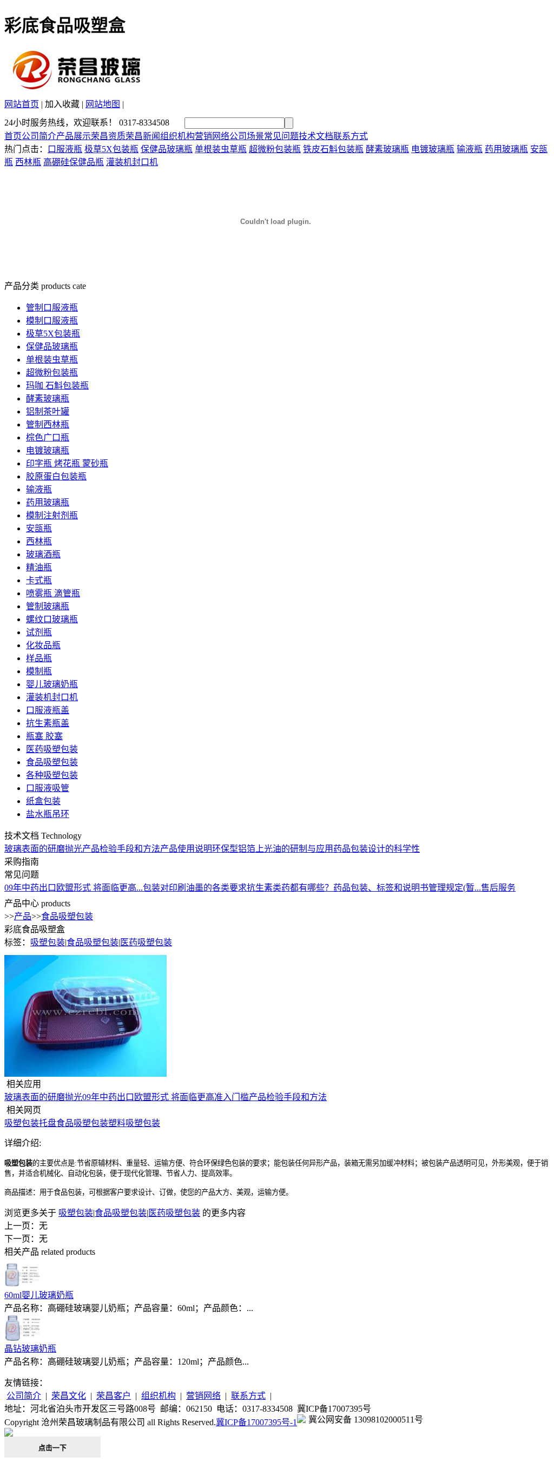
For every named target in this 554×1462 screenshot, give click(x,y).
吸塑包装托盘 (30, 1123)
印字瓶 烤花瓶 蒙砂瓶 (67, 463)
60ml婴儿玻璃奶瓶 (39, 1295)
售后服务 (498, 887)
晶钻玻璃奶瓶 (30, 1348)
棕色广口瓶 (47, 437)
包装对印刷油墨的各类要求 (195, 887)
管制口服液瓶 (52, 307)
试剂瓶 (39, 632)
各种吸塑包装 (52, 775)
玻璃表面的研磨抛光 (43, 848)
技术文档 (316, 136)
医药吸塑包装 (52, 749)
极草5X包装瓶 (111, 149)
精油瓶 (39, 567)
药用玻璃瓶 (506, 149)
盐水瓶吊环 (47, 814)
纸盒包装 (43, 801)
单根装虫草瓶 (221, 149)
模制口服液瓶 (52, 320)
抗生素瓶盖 (47, 723)
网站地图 (102, 104)
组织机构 (177, 136)
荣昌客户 (113, 1395)
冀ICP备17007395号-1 (256, 1422)
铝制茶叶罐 (47, 411)
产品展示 (73, 136)
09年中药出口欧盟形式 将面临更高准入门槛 (165, 1097)
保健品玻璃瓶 (167, 149)
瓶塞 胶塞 (44, 736)
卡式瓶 (39, 580)
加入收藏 (62, 104)
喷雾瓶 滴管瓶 (53, 593)
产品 (22, 916)
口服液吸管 (47, 788)
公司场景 (246, 136)
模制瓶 (39, 671)
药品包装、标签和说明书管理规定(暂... (407, 887)
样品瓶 (39, 658)
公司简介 (39, 136)
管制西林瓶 (47, 424)
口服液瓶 (65, 149)
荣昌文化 (68, 1395)
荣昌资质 (108, 136)
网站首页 (21, 104)
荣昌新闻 (143, 136)
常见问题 (281, 136)
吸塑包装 (47, 942)
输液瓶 (470, 149)
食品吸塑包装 (52, 762)
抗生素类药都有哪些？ (290, 887)
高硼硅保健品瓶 (73, 162)
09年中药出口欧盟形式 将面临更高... (73, 887)
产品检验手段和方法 (121, 848)
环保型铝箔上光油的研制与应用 (272, 848)
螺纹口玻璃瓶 (52, 619)
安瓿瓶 (39, 528)
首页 (13, 136)
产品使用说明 (186, 848)
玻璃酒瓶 (43, 554)
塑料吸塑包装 (134, 1123)
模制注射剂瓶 (52, 515)
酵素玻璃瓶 (387, 149)
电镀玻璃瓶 (432, 149)
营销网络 (212, 136)
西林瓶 (28, 162)
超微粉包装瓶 (275, 149)
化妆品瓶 (43, 645)
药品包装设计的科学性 (376, 848)
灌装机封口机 (132, 162)
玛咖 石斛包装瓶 (57, 385)
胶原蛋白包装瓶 (56, 476)
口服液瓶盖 (47, 710)
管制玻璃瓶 (47, 606)
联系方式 (350, 136)
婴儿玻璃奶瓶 (52, 684)
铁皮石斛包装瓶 (333, 149)
